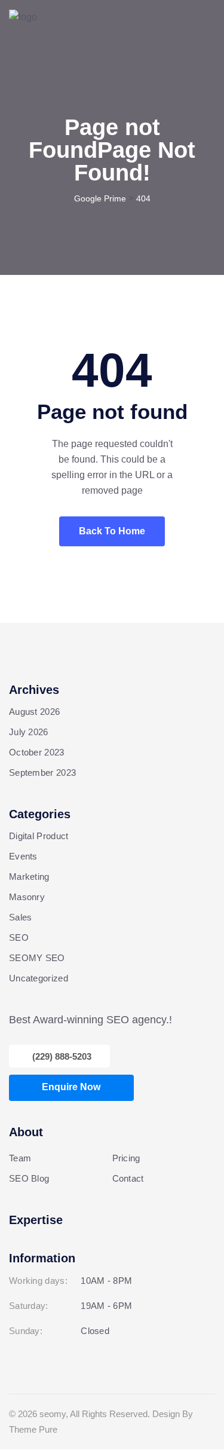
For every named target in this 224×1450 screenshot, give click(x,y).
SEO (19, 937)
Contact (128, 1178)
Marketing (29, 876)
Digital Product (39, 836)
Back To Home (112, 531)
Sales (20, 917)
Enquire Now (71, 1087)
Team (20, 1158)
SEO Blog (29, 1178)
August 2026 (34, 711)
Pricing (126, 1158)
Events (23, 856)
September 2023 (42, 772)
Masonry (27, 897)
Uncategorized (38, 978)
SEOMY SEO (37, 958)
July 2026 (28, 732)
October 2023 (37, 752)
